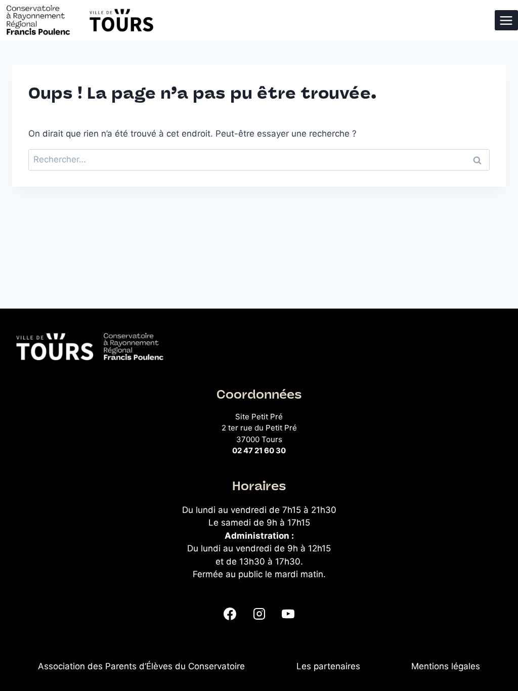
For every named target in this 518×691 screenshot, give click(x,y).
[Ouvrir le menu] (506, 20)
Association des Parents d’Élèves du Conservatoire (141, 666)
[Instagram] (259, 614)
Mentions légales (445, 666)
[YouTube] (287, 614)
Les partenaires (328, 666)
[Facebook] (230, 614)
